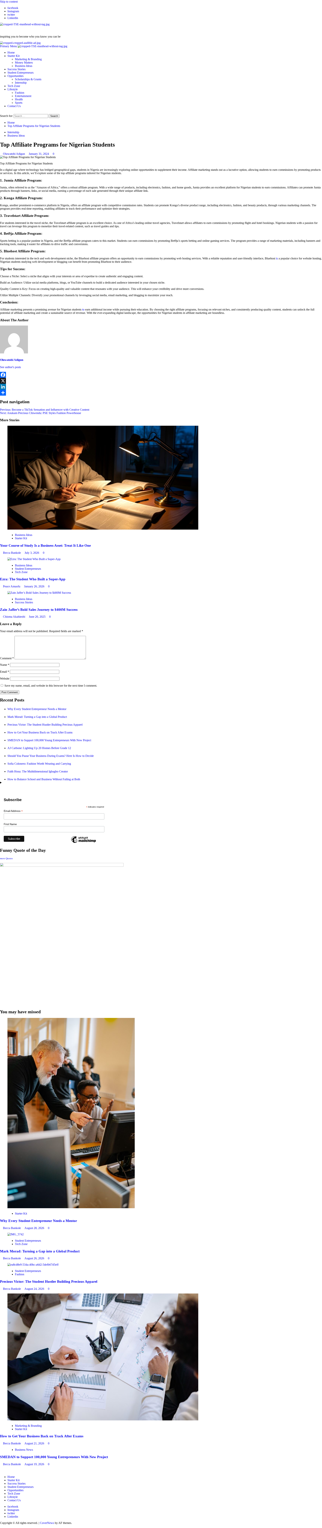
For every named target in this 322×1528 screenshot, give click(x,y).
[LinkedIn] (161, 387)
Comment (7, 658)
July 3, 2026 (32, 552)
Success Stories (16, 69)
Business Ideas (23, 65)
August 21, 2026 (34, 1443)
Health (19, 99)
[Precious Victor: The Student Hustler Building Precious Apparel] (33, 1264)
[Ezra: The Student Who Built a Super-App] (34, 559)
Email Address (13, 811)
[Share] (161, 393)
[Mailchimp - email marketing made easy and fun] (83, 842)
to (82, 309)
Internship (21, 82)
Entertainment (23, 96)
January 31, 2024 (39, 153)
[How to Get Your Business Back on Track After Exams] (102, 1419)
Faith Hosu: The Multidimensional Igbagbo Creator (37, 771)
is (277, 258)
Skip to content (9, 1)
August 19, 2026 (34, 1464)
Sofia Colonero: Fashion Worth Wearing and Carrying (39, 763)
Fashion (19, 92)
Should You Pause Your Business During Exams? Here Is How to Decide (50, 755)
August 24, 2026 (34, 1288)
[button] (9, 46)
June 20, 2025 (37, 616)
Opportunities (15, 75)
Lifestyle (12, 89)
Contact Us (14, 106)
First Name (10, 824)
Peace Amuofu (12, 586)
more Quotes (6, 858)
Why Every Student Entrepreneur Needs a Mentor (36, 709)
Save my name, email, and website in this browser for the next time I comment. (50, 685)
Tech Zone (13, 86)
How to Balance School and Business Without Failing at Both (43, 779)
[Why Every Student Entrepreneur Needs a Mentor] (71, 1207)
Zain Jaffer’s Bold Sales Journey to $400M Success (39, 610)
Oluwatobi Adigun (14, 153)
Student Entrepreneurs (20, 72)
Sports (18, 102)
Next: (40, 413)
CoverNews (47, 1522)
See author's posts (10, 367)
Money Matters (24, 62)
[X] (161, 381)
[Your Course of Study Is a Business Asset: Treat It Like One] (102, 528)
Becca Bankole (12, 552)
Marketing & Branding (28, 59)
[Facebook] (161, 375)
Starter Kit (13, 55)
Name (4, 664)
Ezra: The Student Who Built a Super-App (32, 579)
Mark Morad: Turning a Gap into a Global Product (37, 716)
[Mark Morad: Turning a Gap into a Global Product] (15, 1234)
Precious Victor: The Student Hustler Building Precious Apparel (45, 724)
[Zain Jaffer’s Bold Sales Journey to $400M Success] (39, 592)
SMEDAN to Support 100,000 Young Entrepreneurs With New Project (49, 740)
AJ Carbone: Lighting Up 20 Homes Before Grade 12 (39, 748)
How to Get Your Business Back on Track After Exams (39, 732)
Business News (24, 1449)
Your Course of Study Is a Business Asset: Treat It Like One (45, 545)
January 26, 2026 (34, 586)
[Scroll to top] (1, 1526)
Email (4, 671)
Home (11, 52)
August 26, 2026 (34, 1258)
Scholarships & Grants (28, 79)
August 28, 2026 (34, 1228)
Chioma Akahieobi (14, 616)
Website (4, 678)
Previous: (44, 409)
